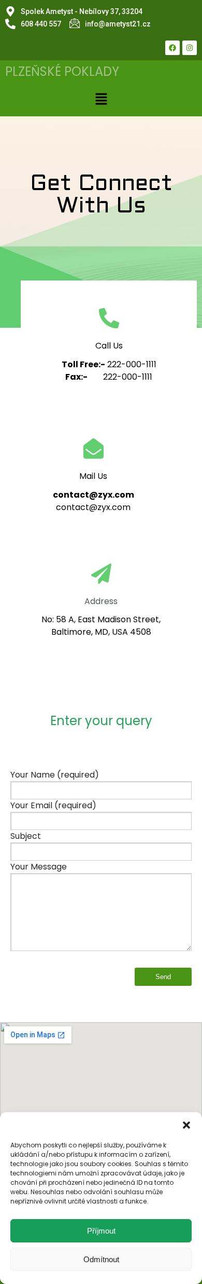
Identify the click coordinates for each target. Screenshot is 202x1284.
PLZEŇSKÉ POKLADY (62, 71)
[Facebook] (172, 48)
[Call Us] (109, 319)
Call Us (109, 346)
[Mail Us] (93, 450)
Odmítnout (101, 1259)
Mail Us (93, 476)
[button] (186, 1125)
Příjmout (101, 1230)
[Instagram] (189, 48)
